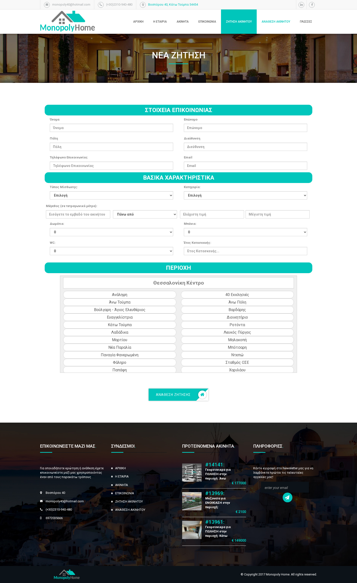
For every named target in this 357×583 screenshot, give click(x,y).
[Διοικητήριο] (237, 317)
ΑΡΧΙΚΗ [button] (138, 21)
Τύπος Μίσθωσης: (64, 187)
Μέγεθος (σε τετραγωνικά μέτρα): (71, 206)
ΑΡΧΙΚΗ (120, 468)
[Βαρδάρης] (237, 309)
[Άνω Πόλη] (237, 302)
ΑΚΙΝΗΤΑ (121, 485)
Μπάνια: (190, 224)
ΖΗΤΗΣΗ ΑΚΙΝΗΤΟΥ (239, 21)
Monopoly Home (277, 574)
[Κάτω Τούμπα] (119, 325)
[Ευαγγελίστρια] (119, 317)
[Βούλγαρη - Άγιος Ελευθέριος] (119, 309)
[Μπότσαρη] (237, 347)
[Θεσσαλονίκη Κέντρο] (178, 282)
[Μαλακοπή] (237, 340)
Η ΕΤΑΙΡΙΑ (122, 476)
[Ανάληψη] (119, 294)
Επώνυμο (190, 119)
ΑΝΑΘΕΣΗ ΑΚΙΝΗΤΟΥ (276, 21)
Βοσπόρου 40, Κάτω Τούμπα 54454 (173, 4)
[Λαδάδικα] (119, 332)
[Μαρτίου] (119, 340)
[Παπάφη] (119, 370)
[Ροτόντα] (237, 325)
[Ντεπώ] (237, 355)
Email (188, 157)
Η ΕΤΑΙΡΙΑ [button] (160, 21)
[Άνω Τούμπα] (119, 302)
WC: (53, 242)
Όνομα (55, 119)
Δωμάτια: (57, 224)
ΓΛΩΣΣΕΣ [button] (306, 21)
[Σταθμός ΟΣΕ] (237, 362)
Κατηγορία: (192, 187)
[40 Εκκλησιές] (237, 294)
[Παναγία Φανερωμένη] (119, 355)
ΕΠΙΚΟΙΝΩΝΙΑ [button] (207, 21)
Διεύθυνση (192, 138)
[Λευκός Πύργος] (237, 332)
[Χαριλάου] (237, 370)
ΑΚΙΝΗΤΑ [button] (183, 21)
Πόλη (54, 138)
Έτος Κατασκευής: (197, 242)
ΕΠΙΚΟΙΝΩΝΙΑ (124, 493)
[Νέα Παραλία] (119, 347)
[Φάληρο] (119, 362)
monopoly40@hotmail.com (65, 501)
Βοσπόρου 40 (55, 493)
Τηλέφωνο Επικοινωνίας (69, 157)
